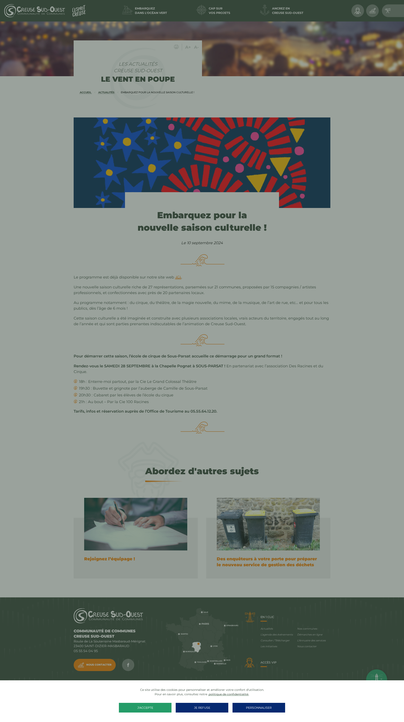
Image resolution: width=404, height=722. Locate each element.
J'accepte (145, 708)
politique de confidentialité (228, 694)
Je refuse (202, 708)
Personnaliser (259, 708)
